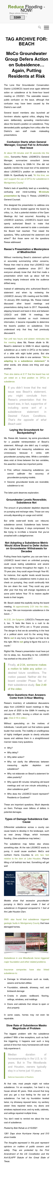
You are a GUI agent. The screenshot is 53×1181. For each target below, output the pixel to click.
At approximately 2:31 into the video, (31, 606)
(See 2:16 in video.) (18, 717)
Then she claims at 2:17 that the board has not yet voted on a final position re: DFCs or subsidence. (26, 377)
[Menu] (45, 27)
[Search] (38, 27)
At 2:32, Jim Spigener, (14, 619)
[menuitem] (38, 27)
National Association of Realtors (21, 1077)
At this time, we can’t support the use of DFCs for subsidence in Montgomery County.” (26, 179)
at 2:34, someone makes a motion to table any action (27, 667)
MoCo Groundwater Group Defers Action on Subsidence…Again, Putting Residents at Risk (26, 64)
